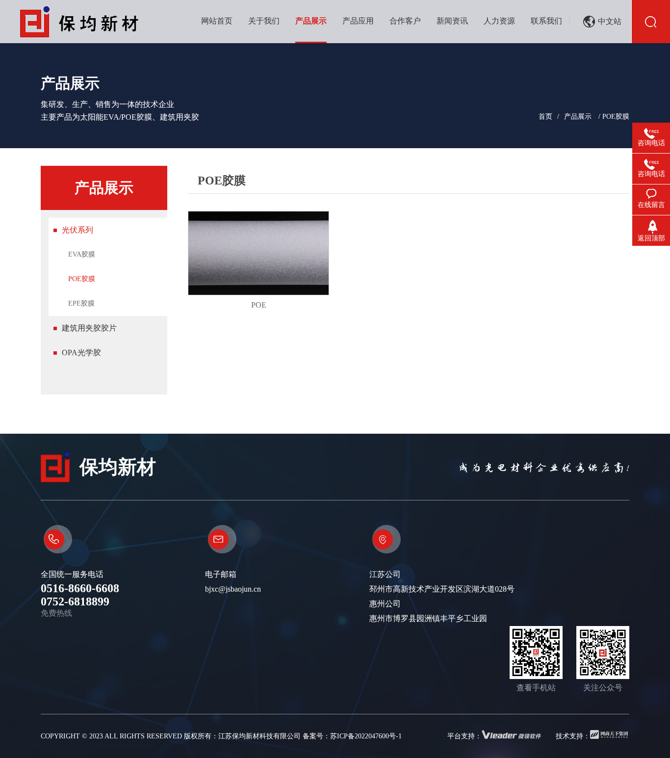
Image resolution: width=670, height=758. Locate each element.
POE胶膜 (81, 279)
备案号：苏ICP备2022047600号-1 (352, 736)
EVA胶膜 (81, 254)
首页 (545, 116)
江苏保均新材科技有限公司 (259, 736)
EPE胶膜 (81, 303)
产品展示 (578, 116)
